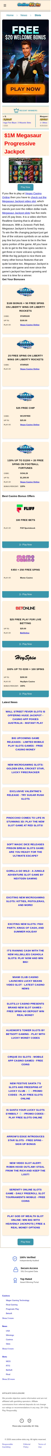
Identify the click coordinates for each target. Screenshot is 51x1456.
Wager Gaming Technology (17, 1300)
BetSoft (9, 1370)
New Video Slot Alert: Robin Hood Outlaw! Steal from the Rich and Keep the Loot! (25, 1169)
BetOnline (24, 633)
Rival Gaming (12, 1305)
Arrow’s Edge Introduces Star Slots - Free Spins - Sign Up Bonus (25, 1140)
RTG (8, 1366)
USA (8, 1331)
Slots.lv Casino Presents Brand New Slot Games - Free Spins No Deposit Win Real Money (25, 1009)
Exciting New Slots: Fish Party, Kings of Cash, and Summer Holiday (25, 928)
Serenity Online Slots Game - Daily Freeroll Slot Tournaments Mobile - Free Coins (25, 1195)
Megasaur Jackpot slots (16, 213)
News (24, 15)
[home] (29, 8)
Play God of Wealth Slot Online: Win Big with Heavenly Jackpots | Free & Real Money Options (25, 1222)
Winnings (10, 1335)
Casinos (6, 1296)
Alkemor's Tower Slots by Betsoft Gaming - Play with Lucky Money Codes (25, 1034)
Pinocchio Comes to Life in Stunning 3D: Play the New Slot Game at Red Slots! (25, 821)
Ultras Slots (45, 123)
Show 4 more (8, 1349)
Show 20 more (8, 1379)
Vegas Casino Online (29, 325)
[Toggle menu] (5, 5)
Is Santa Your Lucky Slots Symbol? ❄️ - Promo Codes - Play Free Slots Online (25, 1114)
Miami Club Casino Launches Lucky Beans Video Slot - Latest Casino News (25, 983)
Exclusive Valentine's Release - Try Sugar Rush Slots (25, 795)
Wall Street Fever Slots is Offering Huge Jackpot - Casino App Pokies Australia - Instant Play (25, 717)
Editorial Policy (26, 1445)
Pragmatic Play (12, 1309)
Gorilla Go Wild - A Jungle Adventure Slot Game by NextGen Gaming (25, 875)
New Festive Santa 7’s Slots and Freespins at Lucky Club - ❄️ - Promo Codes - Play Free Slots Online (25, 1091)
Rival (8, 1374)
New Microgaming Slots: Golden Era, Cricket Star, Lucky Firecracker (25, 768)
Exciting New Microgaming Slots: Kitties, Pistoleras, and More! (25, 901)
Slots (8, 1344)
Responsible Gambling (7, 1445)
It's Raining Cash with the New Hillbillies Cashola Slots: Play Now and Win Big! (25, 956)
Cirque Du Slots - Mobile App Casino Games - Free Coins (25, 1060)
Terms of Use (42, 1445)
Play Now (25, 187)
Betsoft (9, 1313)
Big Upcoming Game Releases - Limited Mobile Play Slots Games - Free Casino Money (25, 744)
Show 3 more (8, 1318)
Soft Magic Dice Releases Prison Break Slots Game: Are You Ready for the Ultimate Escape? (25, 850)
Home (10, 15)
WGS (8, 1361)
